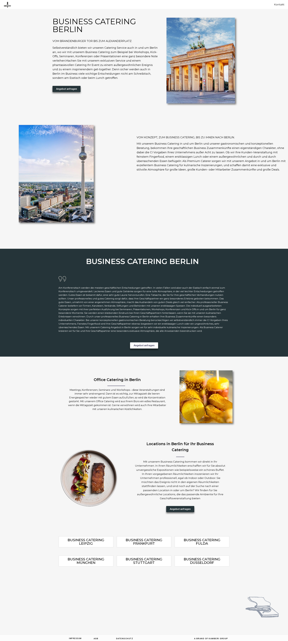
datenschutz (124, 638)
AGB (96, 638)
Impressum (75, 638)
